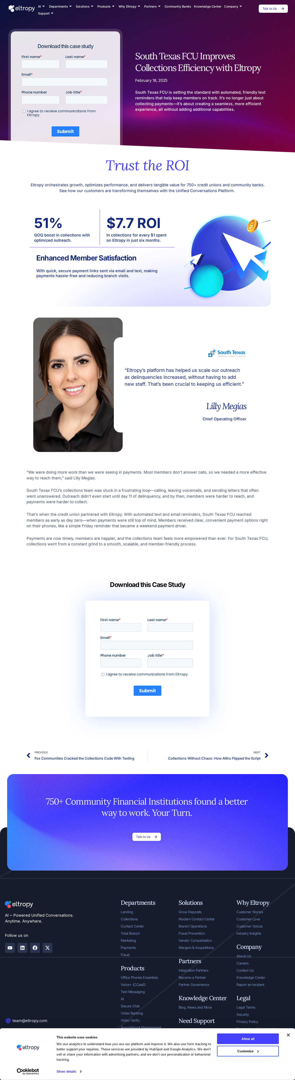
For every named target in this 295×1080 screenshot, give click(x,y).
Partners (150, 6)
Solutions (83, 6)
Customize (245, 1051)
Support (44, 13)
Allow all (247, 1039)
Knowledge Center (207, 6)
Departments (58, 6)
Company (231, 6)
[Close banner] (288, 1035)
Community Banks (178, 6)
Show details (66, 1071)
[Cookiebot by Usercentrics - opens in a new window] (28, 1071)
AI (39, 6)
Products (104, 6)
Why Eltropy (127, 6)
